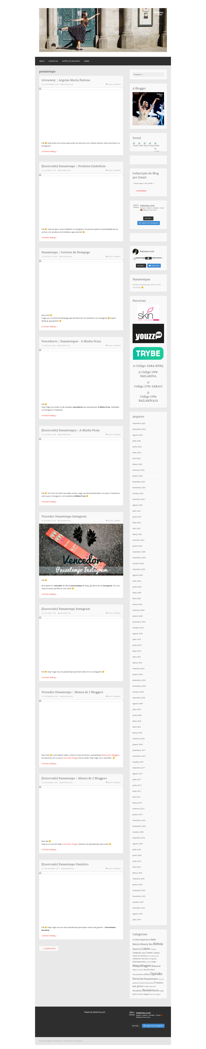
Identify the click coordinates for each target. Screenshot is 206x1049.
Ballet (153, 939)
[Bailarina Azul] (103, 51)
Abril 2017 (137, 797)
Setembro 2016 (139, 838)
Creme (149, 953)
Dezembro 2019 (139, 622)
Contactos (53, 61)
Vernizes (153, 994)
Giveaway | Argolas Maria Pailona (65, 80)
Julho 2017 (137, 779)
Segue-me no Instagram (150, 223)
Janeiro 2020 (138, 616)
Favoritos (145, 959)
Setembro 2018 (139, 698)
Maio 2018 (137, 721)
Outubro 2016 (138, 832)
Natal (134, 970)
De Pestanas (142, 956)
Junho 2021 (137, 517)
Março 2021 (137, 534)
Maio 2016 (137, 861)
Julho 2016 (137, 849)
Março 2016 (137, 873)
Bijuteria (137, 949)
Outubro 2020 (138, 563)
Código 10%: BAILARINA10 (148, 398)
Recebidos (137, 990)
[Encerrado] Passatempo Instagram (65, 609)
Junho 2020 (137, 587)
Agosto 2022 (138, 435)
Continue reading (49, 151)
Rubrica (136, 994)
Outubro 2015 (138, 902)
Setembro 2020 (139, 569)
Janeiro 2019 (138, 674)
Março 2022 (137, 464)
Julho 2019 (137, 639)
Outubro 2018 (138, 692)
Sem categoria (144, 994)
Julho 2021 (137, 511)
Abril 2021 (137, 528)
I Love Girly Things (69, 758)
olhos (147, 974)
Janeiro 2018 (138, 744)
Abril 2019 (137, 657)
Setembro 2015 (139, 908)
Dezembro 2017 (139, 750)
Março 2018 (137, 733)
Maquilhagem (142, 966)
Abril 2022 (137, 458)
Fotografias (153, 959)
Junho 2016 (137, 855)
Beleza (158, 944)
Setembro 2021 (139, 499)
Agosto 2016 (138, 844)
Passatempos (151, 979)
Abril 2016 (137, 867)
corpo (143, 953)
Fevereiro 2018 (138, 739)
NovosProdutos (149, 970)
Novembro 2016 (139, 826)
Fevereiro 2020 (138, 610)
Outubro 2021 (138, 493)
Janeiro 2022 (138, 476)
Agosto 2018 (138, 704)
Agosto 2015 (138, 914)
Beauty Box (147, 944)
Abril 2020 (137, 598)
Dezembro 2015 (139, 890)
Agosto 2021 (138, 505)
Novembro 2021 (139, 488)
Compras (137, 953)
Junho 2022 (137, 447)
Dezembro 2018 (139, 680)
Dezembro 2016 (139, 820)
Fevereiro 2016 (138, 879)
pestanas (136, 983)
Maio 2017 (137, 791)
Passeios (161, 979)
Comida (153, 949)
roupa (161, 991)
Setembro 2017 (139, 768)
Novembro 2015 (139, 896)
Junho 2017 (137, 785)
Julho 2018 (137, 709)
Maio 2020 (137, 593)
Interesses (137, 962)
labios (144, 962)
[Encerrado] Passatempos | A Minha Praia (70, 430)
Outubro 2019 (138, 628)
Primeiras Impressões (146, 983)
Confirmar (141, 191)
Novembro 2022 (139, 429)
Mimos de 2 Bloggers (110, 755)
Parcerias (138, 978)
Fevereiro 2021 (138, 540)
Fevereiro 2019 (138, 669)
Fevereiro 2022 (138, 470)
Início (41, 61)
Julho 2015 (137, 920)
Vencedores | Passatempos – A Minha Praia (71, 341)
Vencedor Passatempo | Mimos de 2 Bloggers (72, 692)
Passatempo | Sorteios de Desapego (65, 252)
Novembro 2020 (139, 558)
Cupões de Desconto (71, 61)
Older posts (49, 948)
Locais (148, 962)
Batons (136, 944)
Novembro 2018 (139, 686)
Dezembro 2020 (139, 552)
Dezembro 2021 (139, 482)
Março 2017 (137, 803)
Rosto (155, 990)
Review (147, 990)
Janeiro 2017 (138, 814)
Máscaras (156, 966)
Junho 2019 (137, 645)
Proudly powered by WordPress (50, 1041)
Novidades (140, 970)
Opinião (156, 974)
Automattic (79, 1041)
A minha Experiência (141, 939)
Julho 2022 (137, 441)
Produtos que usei (150, 986)
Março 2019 (137, 663)
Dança (135, 956)
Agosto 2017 (138, 774)
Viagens (158, 994)
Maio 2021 (137, 523)
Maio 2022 (137, 453)
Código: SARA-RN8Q (149, 366)
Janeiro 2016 (138, 885)
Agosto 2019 (138, 633)
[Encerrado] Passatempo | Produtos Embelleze (73, 166)
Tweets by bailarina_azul (94, 1012)
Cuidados (156, 953)
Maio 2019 (137, 651)
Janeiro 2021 (138, 546)
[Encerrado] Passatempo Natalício (65, 864)
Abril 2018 (137, 727)
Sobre (86, 61)
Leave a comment (114, 84)
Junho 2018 (137, 715)
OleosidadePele (138, 974)
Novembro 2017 (139, 756)
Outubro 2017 (138, 762)
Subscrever (155, 266)
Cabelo (146, 948)
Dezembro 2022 (139, 423)
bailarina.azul (67, 84)
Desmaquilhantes (153, 956)
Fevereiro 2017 (138, 809)
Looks (153, 962)
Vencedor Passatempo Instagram (64, 516)
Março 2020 (137, 604)
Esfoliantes (136, 959)
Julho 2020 (137, 581)
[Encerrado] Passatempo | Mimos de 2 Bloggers (74, 778)
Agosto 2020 (138, 575)
